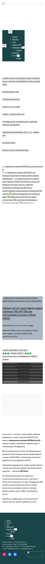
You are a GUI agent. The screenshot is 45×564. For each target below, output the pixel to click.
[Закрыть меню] (10, 32)
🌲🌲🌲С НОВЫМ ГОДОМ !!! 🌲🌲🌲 (16, 353)
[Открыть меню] (4, 45)
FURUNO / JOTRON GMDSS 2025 (13, 114)
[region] (22, 254)
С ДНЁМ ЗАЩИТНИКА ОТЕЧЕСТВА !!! (15, 350)
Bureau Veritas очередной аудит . (16, 150)
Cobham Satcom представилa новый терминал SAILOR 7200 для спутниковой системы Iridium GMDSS (21, 81)
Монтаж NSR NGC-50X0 (10, 92)
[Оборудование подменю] (23, 47)
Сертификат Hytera (24, 381)
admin (31, 325)
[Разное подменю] (18, 55)
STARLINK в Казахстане (11, 99)
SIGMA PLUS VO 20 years (11, 107)
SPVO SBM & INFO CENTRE (11, 27)
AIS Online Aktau (8, 142)
